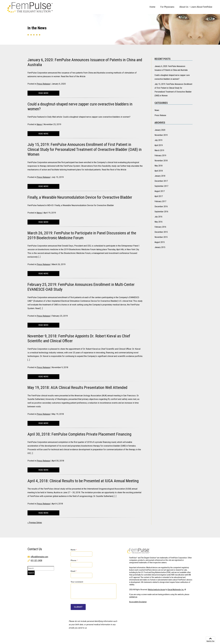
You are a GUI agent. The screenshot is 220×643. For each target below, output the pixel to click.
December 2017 (161, 181)
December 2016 (161, 206)
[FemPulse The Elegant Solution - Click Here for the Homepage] (30, 7)
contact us (133, 597)
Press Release (43, 84)
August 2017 (160, 191)
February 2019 (160, 155)
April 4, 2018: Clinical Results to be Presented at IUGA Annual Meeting (83, 480)
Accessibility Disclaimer (138, 602)
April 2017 (159, 196)
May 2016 (158, 222)
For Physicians (167, 6)
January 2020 (160, 130)
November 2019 (161, 135)
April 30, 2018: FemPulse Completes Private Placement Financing (79, 434)
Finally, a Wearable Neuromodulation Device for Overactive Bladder (80, 197)
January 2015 (160, 247)
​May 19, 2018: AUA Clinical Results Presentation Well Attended (77, 387)
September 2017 (161, 186)
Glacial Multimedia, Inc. (176, 590)
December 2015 (161, 232)
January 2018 (160, 176)
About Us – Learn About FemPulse (195, 6)
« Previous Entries (35, 522)
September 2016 (161, 211)
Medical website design (156, 590)
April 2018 (159, 171)
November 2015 (161, 237)
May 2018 (158, 165)
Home (152, 6)
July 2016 (158, 216)
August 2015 (160, 242)
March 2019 (159, 150)
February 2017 (160, 201)
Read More (43, 93)
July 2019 (158, 140)
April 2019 (159, 145)
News (39, 124)
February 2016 (160, 227)
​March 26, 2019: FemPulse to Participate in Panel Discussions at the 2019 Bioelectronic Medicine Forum (82, 235)
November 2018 (161, 160)
